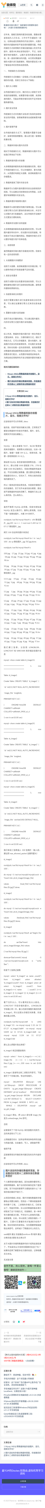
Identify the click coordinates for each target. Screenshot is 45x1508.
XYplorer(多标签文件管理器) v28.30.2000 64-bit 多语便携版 (21, 1402)
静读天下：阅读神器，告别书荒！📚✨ (20, 1375)
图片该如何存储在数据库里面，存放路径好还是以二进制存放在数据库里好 (22, 1454)
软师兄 (11, 13)
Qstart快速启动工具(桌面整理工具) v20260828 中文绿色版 (18, 1415)
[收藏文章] (7, 21)
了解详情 (23, 1487)
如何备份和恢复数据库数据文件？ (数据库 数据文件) (12, 1339)
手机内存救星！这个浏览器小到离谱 (19, 1379)
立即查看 (23, 1481)
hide (26, 391)
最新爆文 (19, 13)
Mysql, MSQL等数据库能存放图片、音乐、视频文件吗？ (22, 1448)
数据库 (26, 13)
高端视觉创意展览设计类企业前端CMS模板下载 (32, 1339)
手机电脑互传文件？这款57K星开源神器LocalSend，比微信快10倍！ (20, 1390)
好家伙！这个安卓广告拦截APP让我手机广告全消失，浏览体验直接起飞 (22, 1384)
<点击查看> (30, 1361)
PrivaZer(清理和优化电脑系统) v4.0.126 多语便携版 (22, 1396)
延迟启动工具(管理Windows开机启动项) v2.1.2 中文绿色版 (20, 1409)
